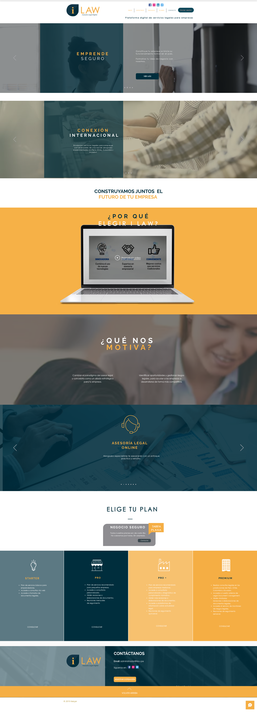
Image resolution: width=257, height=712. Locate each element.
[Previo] (14, 58)
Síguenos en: (120, 667)
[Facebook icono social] (150, 5)
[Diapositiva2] (127, 87)
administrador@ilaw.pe (132, 661)
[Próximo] (242, 58)
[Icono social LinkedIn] (158, 5)
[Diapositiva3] (129, 87)
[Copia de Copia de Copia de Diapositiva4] (135, 484)
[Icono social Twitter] (162, 5)
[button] (146, 73)
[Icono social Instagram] (154, 5)
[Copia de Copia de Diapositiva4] (133, 484)
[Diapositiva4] (132, 87)
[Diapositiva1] (124, 87)
